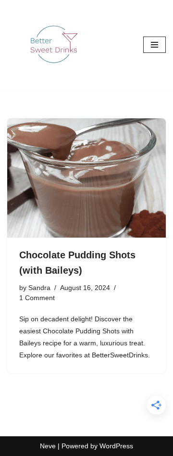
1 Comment (37, 298)
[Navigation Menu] (154, 45)
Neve (48, 446)
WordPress (116, 446)
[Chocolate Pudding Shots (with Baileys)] (86, 178)
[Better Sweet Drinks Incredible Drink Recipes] (55, 45)
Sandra (39, 287)
